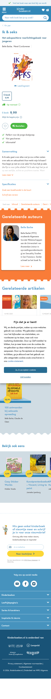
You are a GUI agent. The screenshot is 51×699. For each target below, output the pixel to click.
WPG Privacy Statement (31, 560)
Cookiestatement (25, 667)
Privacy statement (15, 663)
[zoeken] (46, 18)
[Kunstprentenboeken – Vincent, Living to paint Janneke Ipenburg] (36, 474)
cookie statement (15, 361)
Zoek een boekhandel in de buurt (16, 190)
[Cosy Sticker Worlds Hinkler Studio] (14, 472)
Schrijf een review (10, 194)
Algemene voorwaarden (33, 663)
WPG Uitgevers (42, 670)
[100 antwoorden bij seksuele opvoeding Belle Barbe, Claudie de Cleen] (14, 399)
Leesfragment (24, 85)
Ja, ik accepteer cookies (25, 370)
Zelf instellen (25, 377)
